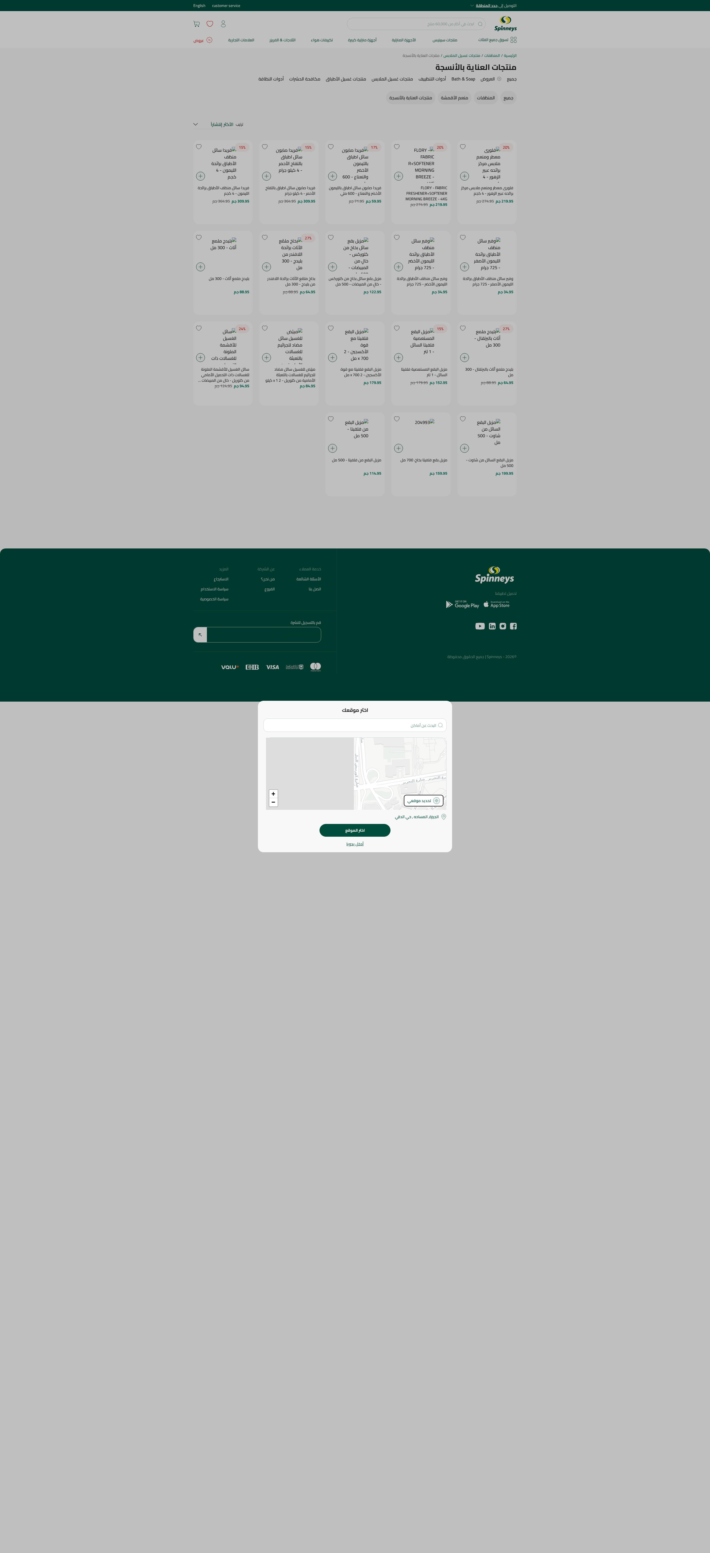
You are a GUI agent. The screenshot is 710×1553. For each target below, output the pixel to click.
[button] (273, 794)
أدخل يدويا (355, 844)
